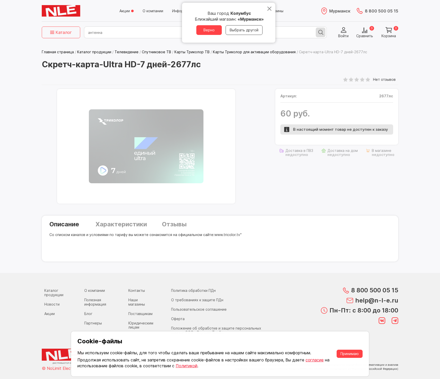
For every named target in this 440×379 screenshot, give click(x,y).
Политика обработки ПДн (193, 290)
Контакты (136, 290)
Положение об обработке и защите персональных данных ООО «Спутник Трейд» (216, 330)
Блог (88, 313)
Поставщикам (140, 313)
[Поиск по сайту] (320, 32)
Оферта (178, 319)
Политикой (186, 365)
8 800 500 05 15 (381, 11)
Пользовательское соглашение (199, 309)
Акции (124, 11)
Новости (52, 304)
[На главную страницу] (61, 11)
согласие (315, 359)
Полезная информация (95, 302)
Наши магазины (136, 302)
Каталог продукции (53, 292)
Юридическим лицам (140, 325)
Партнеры (93, 323)
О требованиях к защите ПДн (197, 300)
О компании (153, 11)
